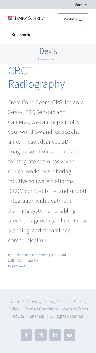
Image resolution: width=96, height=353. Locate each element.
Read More (15, 266)
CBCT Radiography (36, 77)
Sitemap (37, 316)
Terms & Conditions (42, 309)
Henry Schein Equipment (30, 255)
